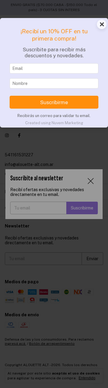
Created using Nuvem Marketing (54, 123)
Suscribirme (54, 102)
